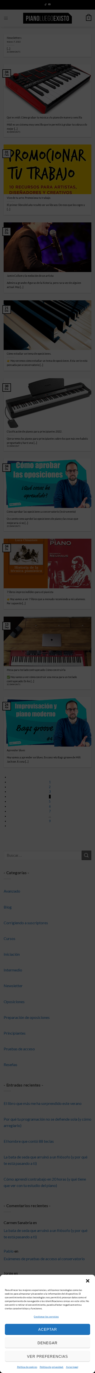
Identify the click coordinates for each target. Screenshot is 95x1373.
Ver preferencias (47, 1356)
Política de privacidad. (52, 1366)
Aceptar (47, 1329)
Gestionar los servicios (46, 1316)
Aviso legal (72, 1366)
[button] (87, 1280)
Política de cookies (27, 1366)
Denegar (47, 1343)
